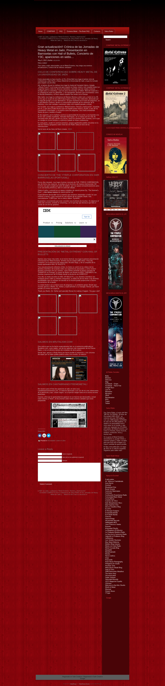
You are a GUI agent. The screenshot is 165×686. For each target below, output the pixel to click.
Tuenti (107, 401)
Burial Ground (110, 489)
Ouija (107, 558)
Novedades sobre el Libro (56, 441)
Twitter (107, 403)
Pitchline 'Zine (110, 566)
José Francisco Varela (113, 524)
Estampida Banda (111, 513)
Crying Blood (109, 499)
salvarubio (56, 60)
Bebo (107, 376)
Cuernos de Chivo (111, 501)
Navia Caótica (110, 556)
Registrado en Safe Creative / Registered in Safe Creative (82, 677)
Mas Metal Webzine (112, 542)
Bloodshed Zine (110, 487)
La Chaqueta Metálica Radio (115, 532)
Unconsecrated (110, 575)
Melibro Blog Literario (112, 544)
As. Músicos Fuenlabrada (114, 481)
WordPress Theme (84, 683)
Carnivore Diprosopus (112, 491)
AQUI (70, 129)
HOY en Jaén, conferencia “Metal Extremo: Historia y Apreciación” (62, 37)
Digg (106, 382)
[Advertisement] (111, 637)
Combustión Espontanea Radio (116, 495)
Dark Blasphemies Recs (113, 503)
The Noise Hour (110, 573)
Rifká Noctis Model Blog (113, 568)
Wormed (108, 589)
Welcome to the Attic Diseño (115, 585)
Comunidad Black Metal (113, 497)
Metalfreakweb (110, 552)
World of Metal (110, 587)
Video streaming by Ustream (62, 246)
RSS (106, 399)
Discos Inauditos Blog (113, 507)
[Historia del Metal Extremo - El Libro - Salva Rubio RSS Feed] (38, 677)
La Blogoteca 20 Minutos (114, 530)
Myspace (108, 393)
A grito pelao (109, 479)
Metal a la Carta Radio (113, 546)
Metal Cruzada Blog (112, 548)
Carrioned (108, 493)
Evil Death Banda (111, 515)
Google (82, 678)
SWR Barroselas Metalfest (114, 571)
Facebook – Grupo (111, 384)
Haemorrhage (110, 519)
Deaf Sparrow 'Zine (111, 505)
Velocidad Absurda (111, 579)
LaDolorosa (109, 538)
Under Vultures (110, 577)
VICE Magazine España (113, 581)
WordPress (73, 683)
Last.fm (108, 390)
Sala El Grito (109, 569)
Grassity (108, 516)
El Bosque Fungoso (112, 511)
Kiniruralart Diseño (111, 528)
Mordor (107, 554)
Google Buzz (109, 388)
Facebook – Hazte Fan (113, 386)
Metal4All (108, 550)
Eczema (108, 509)
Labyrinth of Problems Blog (114, 536)
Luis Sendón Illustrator (113, 540)
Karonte (108, 526)
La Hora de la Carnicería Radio (116, 534)
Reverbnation (109, 397)
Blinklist (108, 378)
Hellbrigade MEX (111, 522)
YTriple (107, 593)
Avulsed (108, 485)
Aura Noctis (109, 483)
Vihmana (108, 583)
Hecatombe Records (112, 520)
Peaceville (108, 560)
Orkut (107, 395)
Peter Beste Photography (114, 562)
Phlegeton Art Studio (112, 564)
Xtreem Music (110, 591)
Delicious (108, 380)
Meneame (108, 392)
